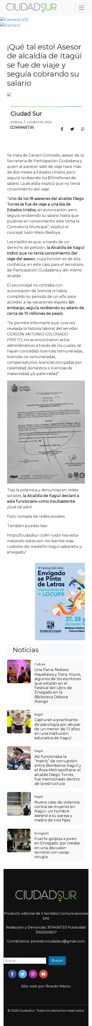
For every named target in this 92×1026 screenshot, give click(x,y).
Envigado (41, 833)
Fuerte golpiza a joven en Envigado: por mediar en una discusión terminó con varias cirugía (57, 847)
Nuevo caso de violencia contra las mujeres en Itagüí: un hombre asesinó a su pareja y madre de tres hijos (56, 811)
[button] (7, 20)
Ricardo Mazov (58, 986)
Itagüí (38, 714)
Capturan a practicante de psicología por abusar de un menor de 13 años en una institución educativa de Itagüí (57, 729)
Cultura (39, 664)
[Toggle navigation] (81, 7)
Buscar (57, 960)
